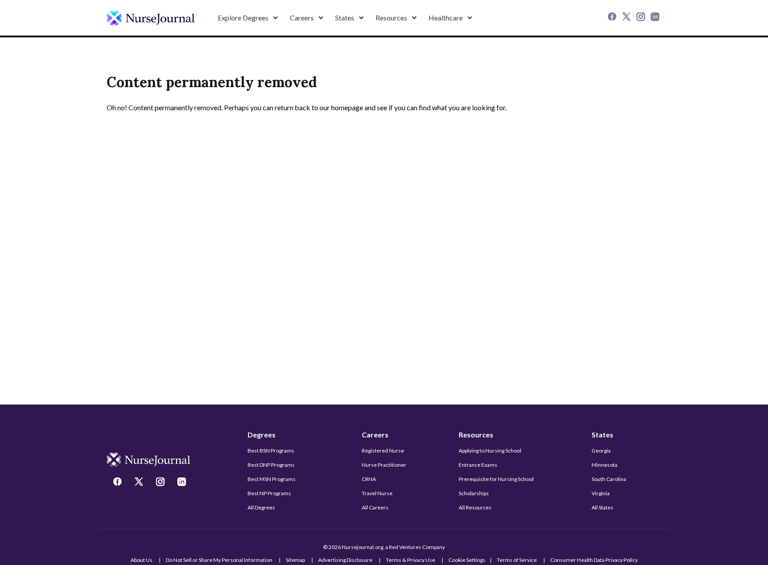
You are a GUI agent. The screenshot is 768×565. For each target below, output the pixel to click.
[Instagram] (641, 17)
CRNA (369, 479)
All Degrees (261, 507)
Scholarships (474, 493)
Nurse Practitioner (384, 464)
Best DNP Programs (271, 464)
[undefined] (151, 18)
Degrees (262, 434)
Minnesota (604, 464)
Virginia (601, 493)
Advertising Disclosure (345, 560)
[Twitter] (627, 17)
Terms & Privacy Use (410, 560)
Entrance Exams (478, 464)
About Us (141, 560)
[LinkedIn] (656, 17)
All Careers (375, 507)
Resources (476, 434)
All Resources (475, 507)
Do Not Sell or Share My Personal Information (219, 560)
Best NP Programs (269, 493)
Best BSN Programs (271, 450)
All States (602, 507)
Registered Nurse (383, 450)
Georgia (601, 450)
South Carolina (609, 479)
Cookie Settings (466, 560)
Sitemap (295, 560)
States (602, 434)
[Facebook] (613, 17)
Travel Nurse (377, 493)
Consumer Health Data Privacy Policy (594, 560)
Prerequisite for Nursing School (496, 479)
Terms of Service (517, 560)
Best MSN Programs (272, 479)
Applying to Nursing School (490, 450)
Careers (375, 434)
